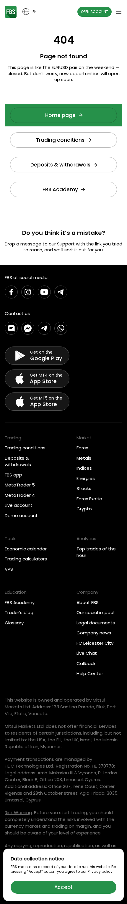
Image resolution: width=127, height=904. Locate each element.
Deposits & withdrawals (60, 164)
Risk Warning (18, 812)
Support (66, 244)
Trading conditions (60, 139)
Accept (63, 887)
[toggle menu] (118, 11)
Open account (94, 11)
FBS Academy (60, 189)
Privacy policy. (100, 871)
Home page (60, 115)
